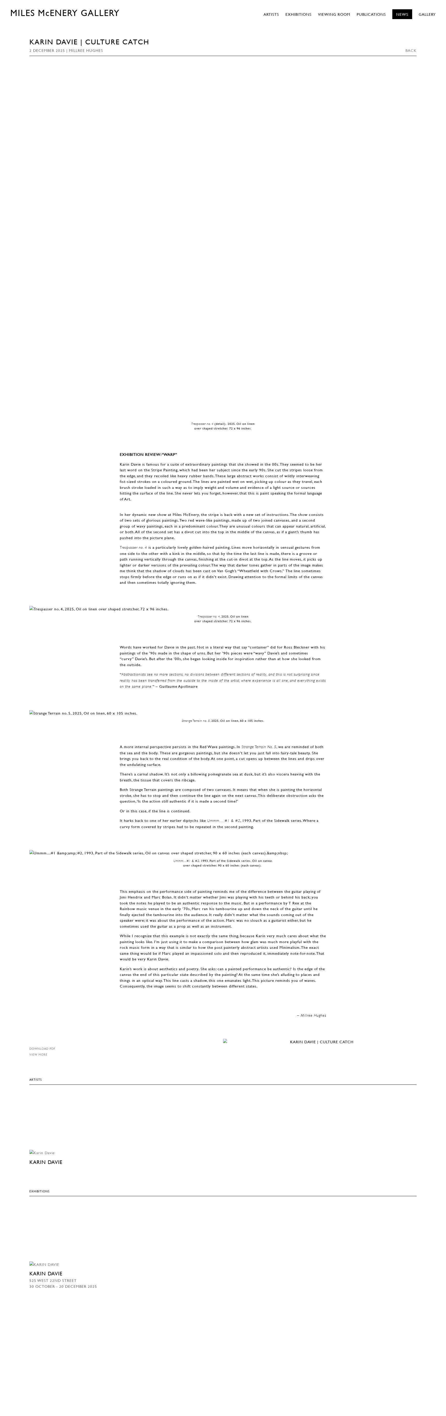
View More (38, 1054)
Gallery (427, 14)
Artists (271, 14)
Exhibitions (298, 14)
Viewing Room (334, 14)
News (402, 14)
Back (411, 50)
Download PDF (42, 1048)
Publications (371, 14)
